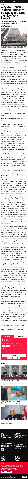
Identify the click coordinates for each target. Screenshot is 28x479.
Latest (2, 456)
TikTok (16, 459)
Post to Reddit (3, 330)
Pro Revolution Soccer (18, 445)
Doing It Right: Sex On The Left (20, 447)
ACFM (15, 434)
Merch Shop (4, 439)
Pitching (3, 440)
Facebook (17, 462)
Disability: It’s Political (18, 449)
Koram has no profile (11, 201)
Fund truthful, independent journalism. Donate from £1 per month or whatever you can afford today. (13, 343)
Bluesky (16, 460)
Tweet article (3, 329)
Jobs (2, 441)
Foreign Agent (18, 437)
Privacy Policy (5, 446)
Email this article (20, 329)
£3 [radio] (6, 346)
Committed (17, 436)
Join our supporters (6, 471)
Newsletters (4, 435)
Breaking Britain (19, 451)
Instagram (17, 457)
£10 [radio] (22, 346)
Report (3, 460)
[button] (2, 1)
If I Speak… (17, 433)
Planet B (16, 439)
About (2, 433)
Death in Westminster (20, 435)
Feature (3, 457)
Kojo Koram (4, 181)
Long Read (3, 462)
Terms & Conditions (6, 445)
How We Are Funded (6, 437)
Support (3, 434)
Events (3, 436)
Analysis (3, 458)
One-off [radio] (20, 336)
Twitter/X (17, 458)
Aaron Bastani (6, 25)
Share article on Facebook (11, 329)
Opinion (3, 459)
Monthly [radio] (7, 336)
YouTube (16, 456)
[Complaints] (2, 450)
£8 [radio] (14, 346)
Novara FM (17, 440)
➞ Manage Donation (6, 443)
